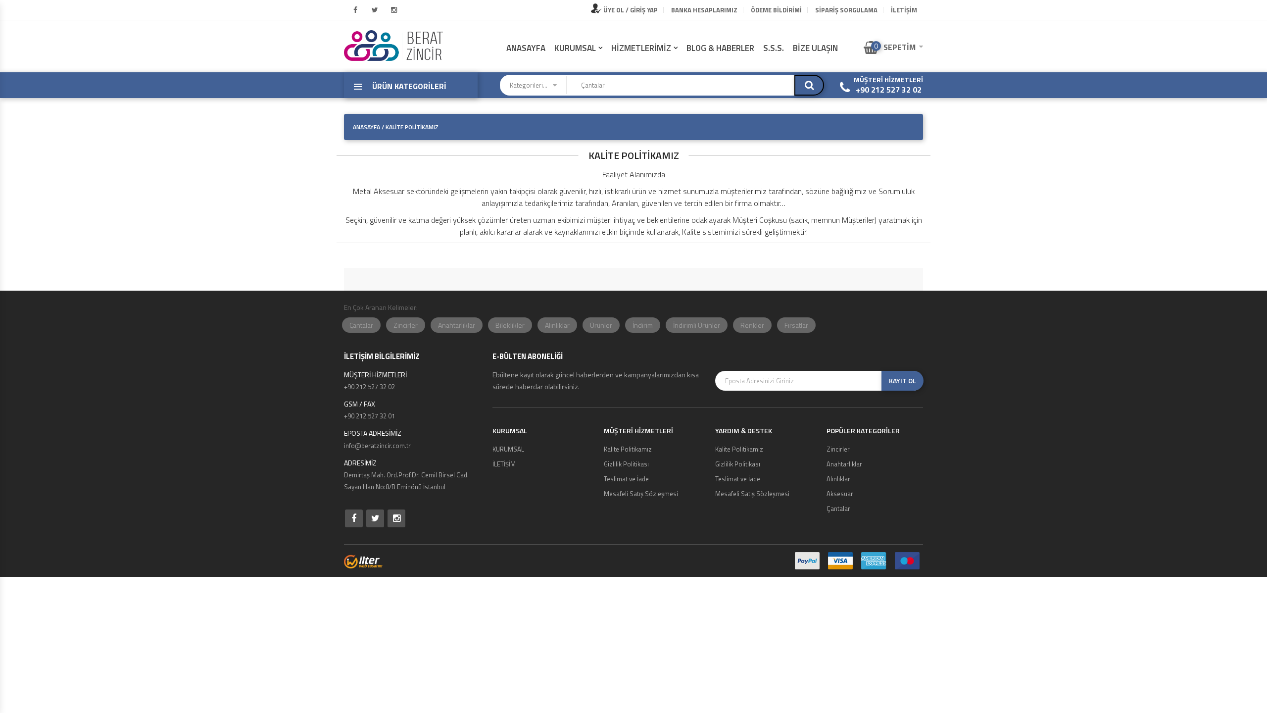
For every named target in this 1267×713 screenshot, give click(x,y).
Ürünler (601, 325)
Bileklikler (510, 325)
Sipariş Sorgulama (846, 10)
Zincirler (405, 325)
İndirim (643, 325)
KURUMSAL (575, 48)
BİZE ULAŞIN (815, 48)
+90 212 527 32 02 (889, 90)
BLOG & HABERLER (720, 48)
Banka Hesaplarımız (704, 10)
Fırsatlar (796, 325)
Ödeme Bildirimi (776, 10)
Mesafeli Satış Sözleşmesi (641, 494)
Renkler (752, 325)
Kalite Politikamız (628, 449)
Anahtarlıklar (456, 325)
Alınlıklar (557, 325)
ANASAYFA (525, 48)
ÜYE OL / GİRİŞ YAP (630, 10)
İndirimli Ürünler (696, 325)
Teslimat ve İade (626, 479)
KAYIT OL (902, 380)
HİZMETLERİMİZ (641, 48)
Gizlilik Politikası (626, 464)
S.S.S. (773, 48)
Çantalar (361, 325)
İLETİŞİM (904, 10)
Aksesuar (840, 494)
